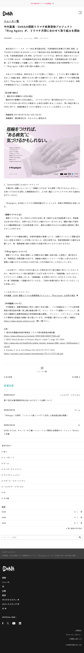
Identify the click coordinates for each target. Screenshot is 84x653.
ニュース (6, 582)
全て (5, 452)
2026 (4, 512)
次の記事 (75, 377)
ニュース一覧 (11, 21)
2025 (4, 517)
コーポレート (9, 457)
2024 (4, 523)
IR (3, 586)
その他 (6, 498)
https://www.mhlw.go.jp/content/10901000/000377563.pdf (32, 336)
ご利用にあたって (75, 639)
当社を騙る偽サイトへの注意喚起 (41, 3)
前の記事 (9, 377)
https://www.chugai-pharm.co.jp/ (19, 321)
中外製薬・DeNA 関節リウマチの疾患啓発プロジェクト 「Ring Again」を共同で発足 (39, 295)
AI (4, 492)
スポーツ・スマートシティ (15, 481)
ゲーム (6, 463)
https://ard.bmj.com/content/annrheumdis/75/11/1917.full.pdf (33, 353)
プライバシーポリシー (74, 635)
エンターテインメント (13, 469)
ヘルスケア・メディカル (14, 487)
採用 (4, 595)
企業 (4, 591)
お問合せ (78, 630)
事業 (4, 578)
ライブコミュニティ (12, 475)
